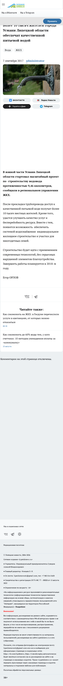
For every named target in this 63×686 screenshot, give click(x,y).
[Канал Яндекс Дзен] (17, 106)
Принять (52, 21)
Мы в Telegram (27, 12)
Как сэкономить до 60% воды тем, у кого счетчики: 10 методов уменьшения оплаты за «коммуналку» (29, 340)
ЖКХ (19, 50)
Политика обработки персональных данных (22, 670)
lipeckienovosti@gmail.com (25, 576)
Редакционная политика (14, 545)
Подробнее (20, 607)
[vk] (27, 296)
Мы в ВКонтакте (9, 12)
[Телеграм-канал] (46, 106)
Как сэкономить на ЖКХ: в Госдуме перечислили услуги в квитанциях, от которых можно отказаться (31, 320)
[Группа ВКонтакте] (17, 100)
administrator (35, 61)
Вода (8, 50)
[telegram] (37, 296)
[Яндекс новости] (46, 100)
